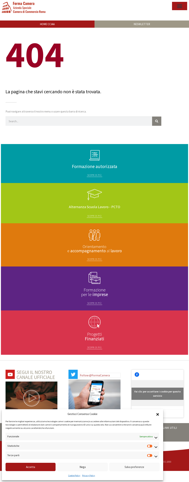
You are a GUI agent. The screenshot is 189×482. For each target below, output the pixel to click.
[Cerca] (156, 121)
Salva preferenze (134, 467)
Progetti (94, 336)
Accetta (30, 467)
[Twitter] (73, 374)
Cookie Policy (74, 475)
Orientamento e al (94, 248)
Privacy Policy (88, 475)
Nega (83, 467)
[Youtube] (10, 374)
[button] (157, 414)
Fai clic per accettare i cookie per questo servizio (157, 393)
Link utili (170, 428)
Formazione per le (94, 292)
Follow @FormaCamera (95, 375)
